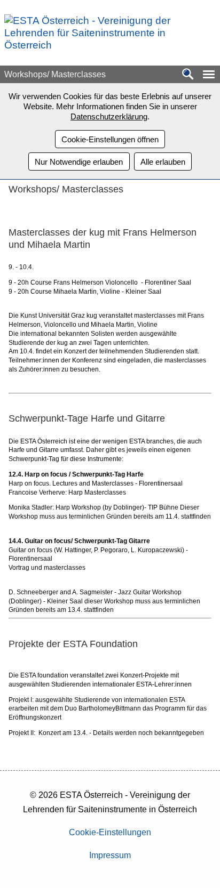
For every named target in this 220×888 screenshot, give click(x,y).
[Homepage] (106, 45)
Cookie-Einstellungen (110, 832)
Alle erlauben (162, 161)
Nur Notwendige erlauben (79, 161)
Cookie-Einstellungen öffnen (110, 139)
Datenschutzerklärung (108, 116)
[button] (209, 74)
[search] (188, 75)
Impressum (110, 855)
